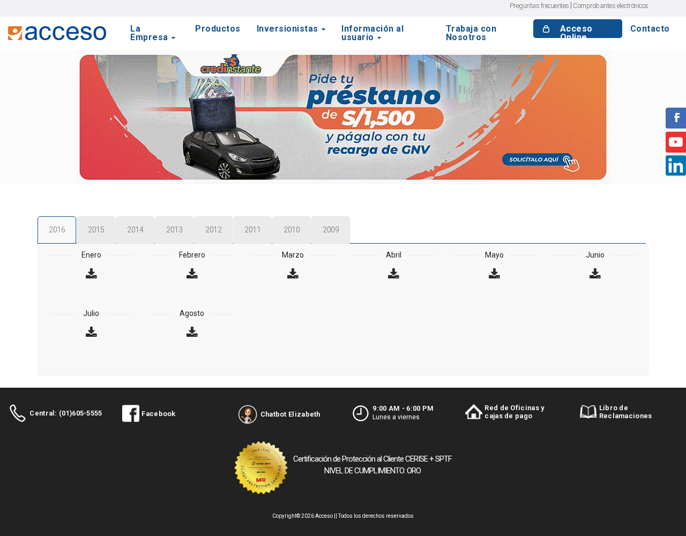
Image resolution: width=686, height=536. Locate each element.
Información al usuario (372, 33)
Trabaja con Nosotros (471, 33)
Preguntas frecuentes (539, 6)
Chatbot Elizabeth (290, 414)
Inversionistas (287, 29)
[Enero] (91, 275)
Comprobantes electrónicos (610, 6)
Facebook (158, 414)
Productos (218, 29)
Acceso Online (576, 33)
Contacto (650, 29)
